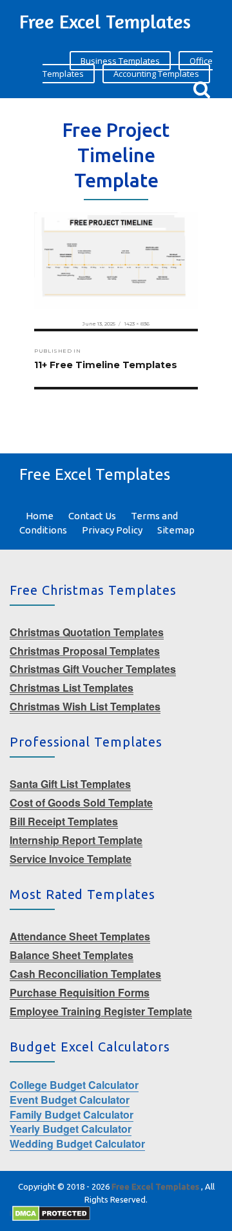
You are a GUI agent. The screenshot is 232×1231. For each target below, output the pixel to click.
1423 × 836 (137, 323)
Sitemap (176, 529)
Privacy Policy (112, 529)
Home (39, 515)
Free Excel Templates (105, 21)
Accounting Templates (156, 73)
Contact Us (92, 515)
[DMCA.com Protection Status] (51, 1212)
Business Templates (120, 61)
